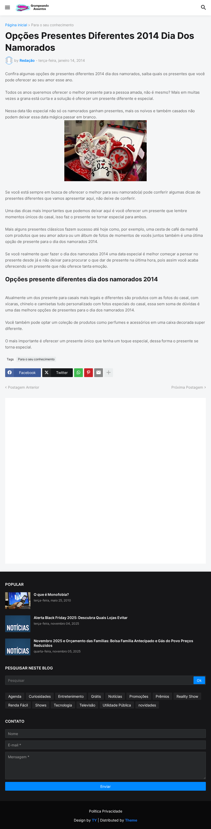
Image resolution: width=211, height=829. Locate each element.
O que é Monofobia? (51, 594)
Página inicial (16, 25)
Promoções (138, 696)
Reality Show (187, 696)
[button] (7, 7)
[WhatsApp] (78, 372)
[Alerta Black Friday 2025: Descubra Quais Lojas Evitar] (17, 623)
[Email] (98, 372)
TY (94, 820)
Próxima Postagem (187, 387)
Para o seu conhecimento (52, 25)
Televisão (87, 705)
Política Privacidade (105, 811)
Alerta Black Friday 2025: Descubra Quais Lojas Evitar (81, 617)
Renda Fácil (18, 705)
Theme (131, 820)
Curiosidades (40, 696)
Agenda (14, 696)
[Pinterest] (88, 372)
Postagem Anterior (23, 387)
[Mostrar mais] (108, 372)
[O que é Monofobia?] (17, 600)
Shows (40, 705)
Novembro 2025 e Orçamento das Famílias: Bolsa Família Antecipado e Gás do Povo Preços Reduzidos (113, 643)
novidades (147, 705)
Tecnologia (63, 705)
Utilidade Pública (117, 705)
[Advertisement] (48, 480)
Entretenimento (71, 696)
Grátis (96, 696)
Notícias (115, 696)
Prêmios (162, 696)
